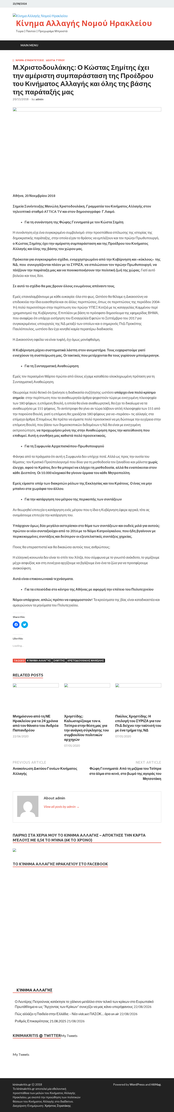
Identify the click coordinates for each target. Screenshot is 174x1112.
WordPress (137, 1084)
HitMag (156, 1084)
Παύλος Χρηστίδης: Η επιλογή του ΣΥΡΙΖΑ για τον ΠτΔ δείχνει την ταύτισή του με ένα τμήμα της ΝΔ (138, 723)
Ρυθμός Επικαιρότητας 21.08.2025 (40, 1021)
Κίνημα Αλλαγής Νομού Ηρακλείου (84, 23)
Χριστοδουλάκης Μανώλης (85, 660)
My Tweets (69, 1036)
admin (39, 99)
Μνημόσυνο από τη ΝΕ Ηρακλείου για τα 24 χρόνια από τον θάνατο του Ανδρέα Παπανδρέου (35, 723)
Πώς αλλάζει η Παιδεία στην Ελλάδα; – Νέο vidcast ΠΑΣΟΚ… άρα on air (67, 1014)
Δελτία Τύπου (55, 60)
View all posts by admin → (62, 806)
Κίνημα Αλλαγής (39, 660)
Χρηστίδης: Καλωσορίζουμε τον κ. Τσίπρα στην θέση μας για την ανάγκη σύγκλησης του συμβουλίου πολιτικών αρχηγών (86, 728)
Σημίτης (59, 660)
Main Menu (29, 45)
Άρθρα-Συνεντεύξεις (30, 60)
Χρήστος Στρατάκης (58, 1105)
